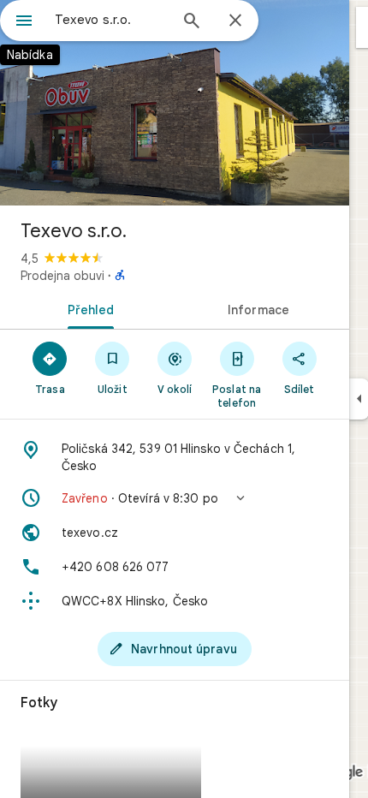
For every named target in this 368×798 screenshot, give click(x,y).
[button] (174, 498)
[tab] (87, 308)
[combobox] (111, 19)
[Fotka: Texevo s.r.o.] (174, 102)
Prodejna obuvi (62, 275)
